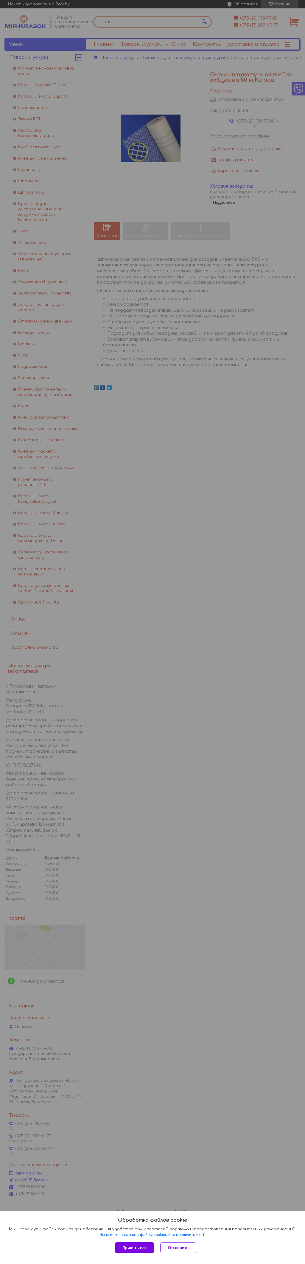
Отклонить (178, 1248)
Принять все (134, 1248)
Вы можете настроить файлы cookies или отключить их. (150, 1234)
